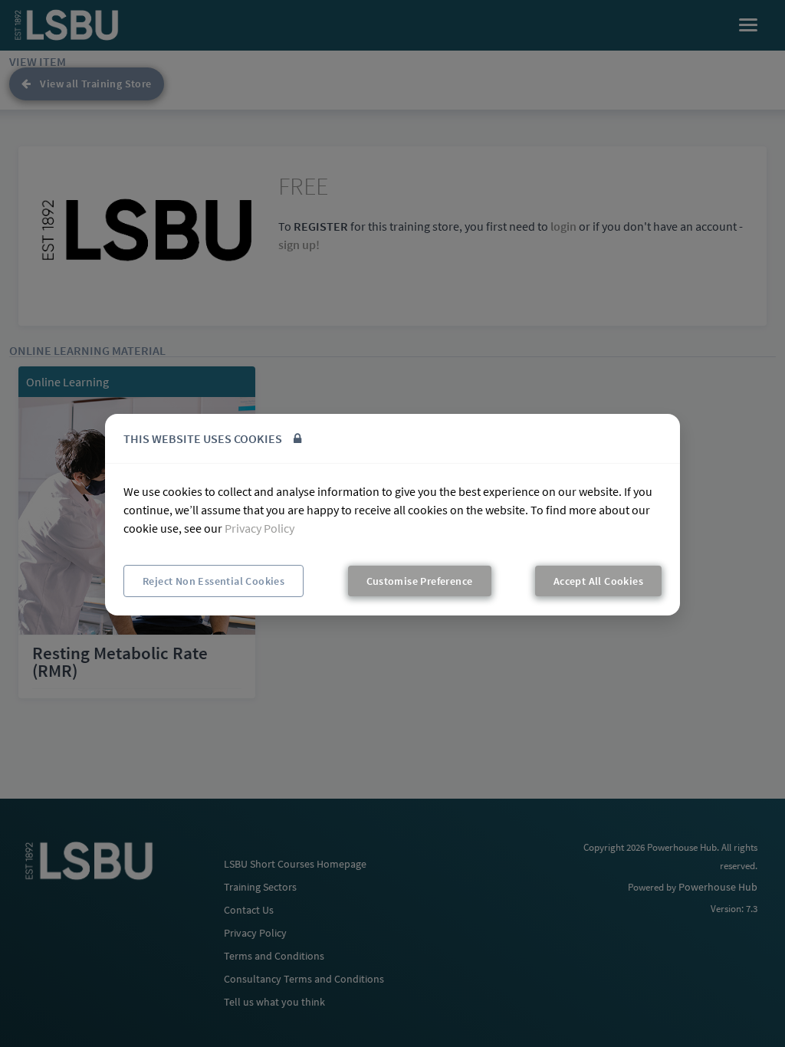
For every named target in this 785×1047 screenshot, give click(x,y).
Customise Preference (419, 581)
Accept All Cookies (598, 581)
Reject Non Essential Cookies (213, 581)
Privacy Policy (259, 528)
